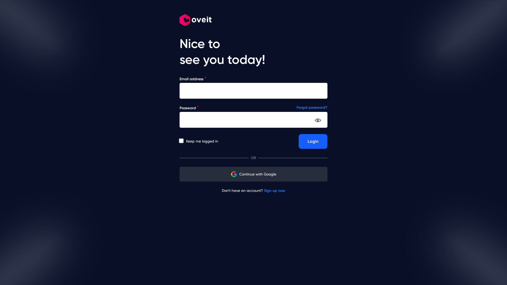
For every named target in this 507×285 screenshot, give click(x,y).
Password (189, 108)
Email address (193, 79)
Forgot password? (312, 107)
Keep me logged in (201, 141)
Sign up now (274, 190)
